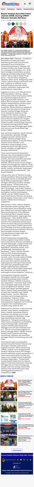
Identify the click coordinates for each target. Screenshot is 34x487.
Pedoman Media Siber (20, 455)
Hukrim (19, 9)
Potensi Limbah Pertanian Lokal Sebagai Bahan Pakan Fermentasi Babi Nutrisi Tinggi (25, 438)
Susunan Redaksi (6, 455)
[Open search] (25, 4)
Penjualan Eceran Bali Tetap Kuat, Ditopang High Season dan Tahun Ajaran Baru (25, 416)
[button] (29, 3)
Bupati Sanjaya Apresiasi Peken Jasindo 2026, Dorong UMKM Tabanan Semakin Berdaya (25, 382)
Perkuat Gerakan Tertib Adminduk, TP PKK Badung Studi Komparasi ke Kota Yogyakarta (25, 404)
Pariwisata (11, 9)
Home (3, 9)
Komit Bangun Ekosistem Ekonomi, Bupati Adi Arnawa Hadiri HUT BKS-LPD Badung (25, 393)
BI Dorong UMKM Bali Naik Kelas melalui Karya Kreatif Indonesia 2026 (26, 426)
